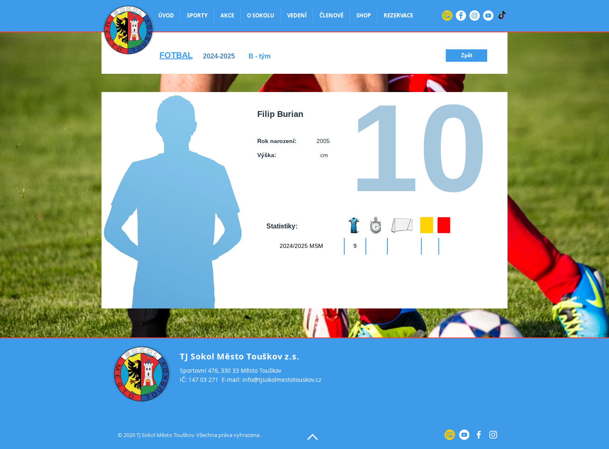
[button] (466, 55)
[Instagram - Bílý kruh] (474, 15)
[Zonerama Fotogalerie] (447, 15)
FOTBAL (176, 55)
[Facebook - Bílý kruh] (461, 15)
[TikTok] (502, 15)
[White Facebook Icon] (479, 435)
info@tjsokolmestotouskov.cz (281, 379)
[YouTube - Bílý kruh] (488, 15)
